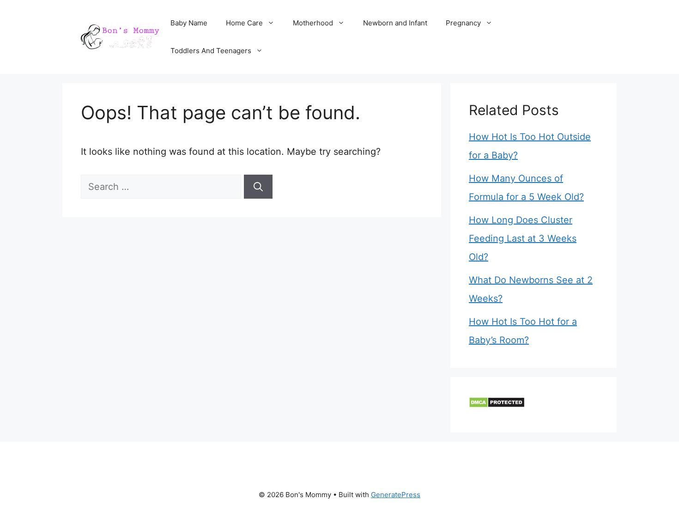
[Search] (258, 187)
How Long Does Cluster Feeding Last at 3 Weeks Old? (522, 238)
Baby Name (188, 22)
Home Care (244, 22)
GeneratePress (395, 494)
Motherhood (313, 22)
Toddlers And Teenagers (210, 50)
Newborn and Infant (395, 22)
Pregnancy (463, 22)
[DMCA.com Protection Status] (497, 404)
